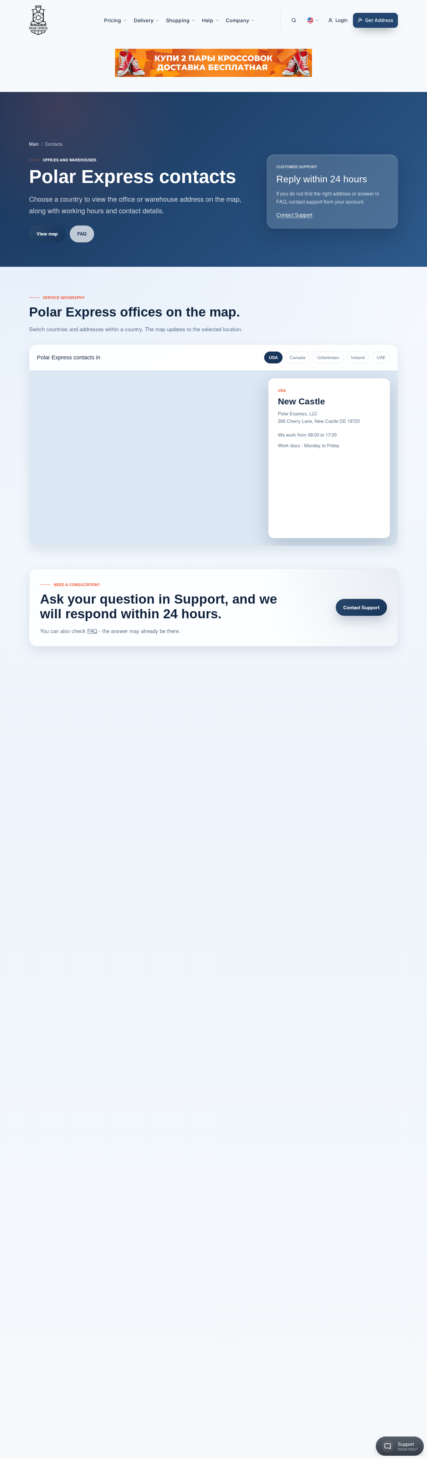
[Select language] (313, 20)
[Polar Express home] (38, 20)
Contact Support (294, 215)
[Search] (294, 20)
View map (47, 233)
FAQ (82, 233)
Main (34, 144)
